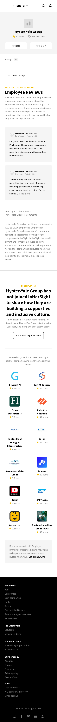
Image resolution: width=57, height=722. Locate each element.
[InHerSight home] (20, 5)
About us (9, 660)
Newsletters (11, 618)
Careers (8, 664)
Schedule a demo (13, 633)
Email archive (11, 695)
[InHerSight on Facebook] (21, 716)
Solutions (9, 629)
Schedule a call (12, 649)
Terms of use (11, 677)
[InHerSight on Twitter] (28, 716)
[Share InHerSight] (14, 716)
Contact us (10, 669)
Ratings (11, 59)
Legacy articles (12, 687)
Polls (7, 601)
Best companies (13, 597)
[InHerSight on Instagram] (42, 716)
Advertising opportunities (18, 645)
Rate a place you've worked (18, 614)
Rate (17, 45)
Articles (8, 606)
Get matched (38, 36)
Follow (42, 45)
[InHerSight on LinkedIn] (35, 716)
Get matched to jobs (15, 610)
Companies (10, 593)
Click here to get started (28, 335)
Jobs (7, 589)
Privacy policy (11, 673)
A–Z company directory (16, 691)
